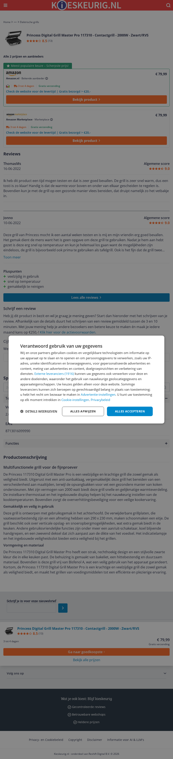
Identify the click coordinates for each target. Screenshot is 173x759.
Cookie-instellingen (75, 400)
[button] (38, 411)
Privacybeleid (100, 400)
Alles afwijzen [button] (83, 411)
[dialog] (86, 380)
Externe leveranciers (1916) (54, 373)
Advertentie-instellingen (98, 394)
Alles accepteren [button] (130, 411)
